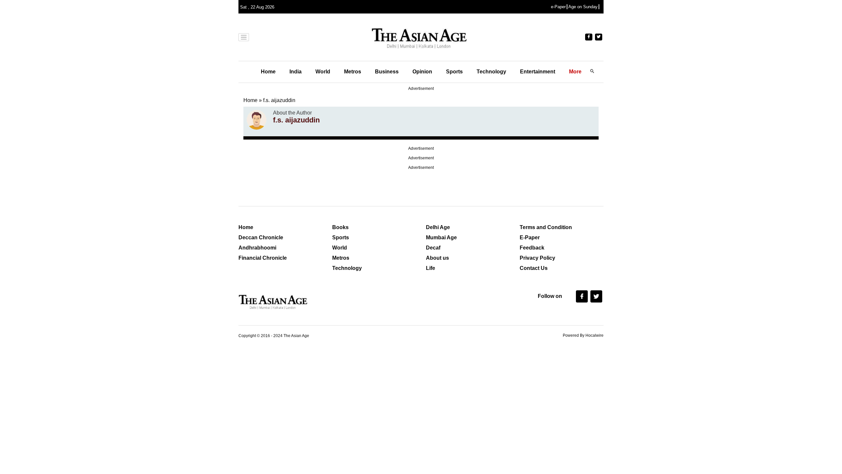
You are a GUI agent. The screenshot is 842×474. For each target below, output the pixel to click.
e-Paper (558, 6)
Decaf (433, 247)
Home (268, 71)
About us (437, 258)
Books (340, 227)
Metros (352, 71)
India (295, 71)
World (322, 71)
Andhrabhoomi (257, 247)
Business (387, 71)
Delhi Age (438, 227)
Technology (491, 71)
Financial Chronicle (262, 258)
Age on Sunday (583, 6)
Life (430, 268)
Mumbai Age (441, 237)
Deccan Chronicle (260, 237)
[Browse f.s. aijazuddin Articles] (256, 120)
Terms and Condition (546, 227)
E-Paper (530, 237)
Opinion (422, 71)
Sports (454, 71)
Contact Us (534, 268)
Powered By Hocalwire (583, 335)
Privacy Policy (537, 258)
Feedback (532, 247)
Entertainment (537, 71)
